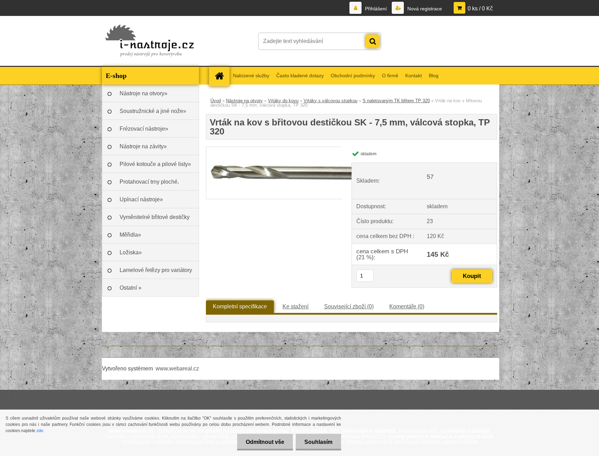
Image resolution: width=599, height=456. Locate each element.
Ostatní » (130, 288)
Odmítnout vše (265, 442)
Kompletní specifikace (240, 306)
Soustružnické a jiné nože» (153, 111)
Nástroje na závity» (143, 146)
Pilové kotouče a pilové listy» (155, 164)
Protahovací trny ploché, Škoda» (149, 185)
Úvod (215, 100)
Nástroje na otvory (244, 100)
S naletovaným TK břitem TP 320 (396, 100)
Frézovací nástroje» (144, 129)
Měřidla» (130, 235)
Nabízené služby (251, 75)
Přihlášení (376, 8)
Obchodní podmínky (353, 75)
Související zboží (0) (349, 306)
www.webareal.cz (177, 368)
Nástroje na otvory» (143, 93)
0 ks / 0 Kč (480, 8)
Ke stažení (296, 306)
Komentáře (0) (406, 306)
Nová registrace (424, 8)
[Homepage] (221, 76)
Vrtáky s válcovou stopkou (330, 100)
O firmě (390, 75)
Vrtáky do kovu (283, 100)
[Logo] (149, 41)
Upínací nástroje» (141, 199)
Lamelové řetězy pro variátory (156, 270)
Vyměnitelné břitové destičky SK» (155, 220)
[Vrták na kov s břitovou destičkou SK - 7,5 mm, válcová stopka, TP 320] (284, 149)
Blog (434, 75)
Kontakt (413, 75)
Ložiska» (131, 252)
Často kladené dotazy (300, 75)
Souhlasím (318, 442)
